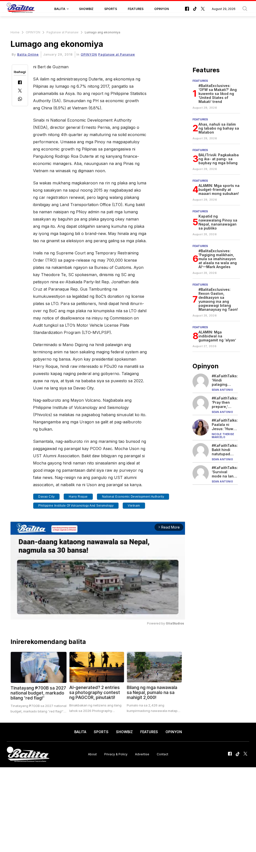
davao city (46, 496)
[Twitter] (20, 91)
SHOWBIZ (86, 9)
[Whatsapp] (20, 99)
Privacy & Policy (116, 754)
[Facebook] (20, 83)
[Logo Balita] (21, 9)
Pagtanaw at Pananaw (62, 32)
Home (15, 32)
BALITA (59, 9)
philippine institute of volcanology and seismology (76, 505)
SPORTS (110, 9)
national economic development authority (133, 496)
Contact (162, 754)
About (92, 754)
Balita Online (28, 54)
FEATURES (136, 9)
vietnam (134, 505)
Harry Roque (78, 496)
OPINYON (161, 9)
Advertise (142, 754)
